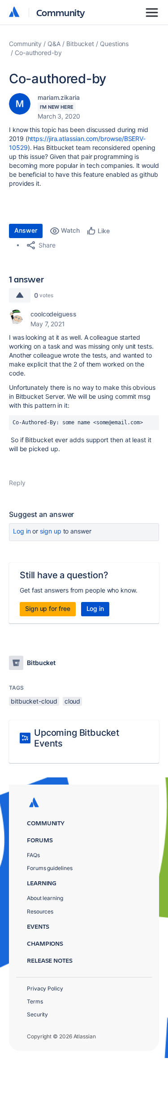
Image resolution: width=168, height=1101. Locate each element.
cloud (73, 701)
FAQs (33, 855)
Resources (40, 911)
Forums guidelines (50, 868)
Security (37, 1014)
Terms (35, 1001)
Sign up (50, 531)
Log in (22, 531)
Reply (17, 482)
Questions (114, 43)
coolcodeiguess (53, 314)
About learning (45, 898)
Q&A (53, 43)
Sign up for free (47, 608)
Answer (25, 230)
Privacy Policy (45, 988)
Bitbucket (80, 43)
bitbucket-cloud (34, 701)
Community (60, 12)
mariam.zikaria (59, 97)
